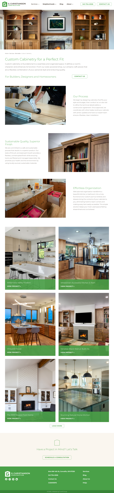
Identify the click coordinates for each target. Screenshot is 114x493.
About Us (86, 479)
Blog (84, 475)
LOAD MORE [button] (57, 426)
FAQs (85, 483)
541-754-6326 (53, 475)
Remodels (17, 53)
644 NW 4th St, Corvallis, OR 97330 (61, 471)
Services (11, 53)
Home (6, 53)
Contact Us (52, 479)
